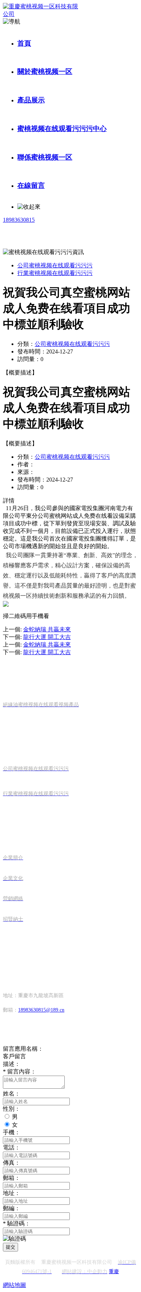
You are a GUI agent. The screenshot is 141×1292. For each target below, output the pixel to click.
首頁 (24, 43)
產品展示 (31, 100)
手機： (11, 1132)
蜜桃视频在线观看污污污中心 (62, 128)
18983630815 (19, 220)
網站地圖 (14, 1285)
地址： (11, 1193)
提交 (10, 1247)
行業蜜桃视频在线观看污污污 (55, 273)
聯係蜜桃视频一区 (44, 157)
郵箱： (11, 1178)
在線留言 (31, 185)
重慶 (114, 1271)
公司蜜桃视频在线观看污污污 (55, 265)
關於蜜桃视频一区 (44, 71)
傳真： (11, 1163)
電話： (11, 1147)
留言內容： (19, 1071)
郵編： (11, 1208)
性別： (11, 1109)
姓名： (11, 1093)
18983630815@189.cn (41, 1010)
